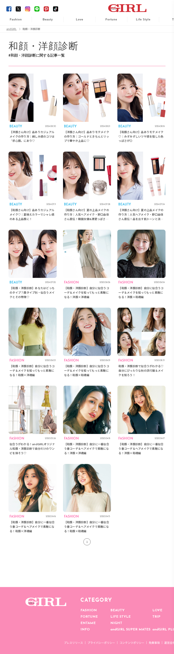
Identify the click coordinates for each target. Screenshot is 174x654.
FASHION (88, 610)
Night (77, 38)
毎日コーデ (13, 21)
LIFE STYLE (120, 616)
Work (140, 30)
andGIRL (11, 29)
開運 (108, 21)
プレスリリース (73, 642)
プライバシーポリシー (101, 642)
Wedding (76, 21)
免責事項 (154, 642)
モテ (77, 30)
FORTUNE (89, 616)
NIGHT (116, 623)
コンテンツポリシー (131, 642)
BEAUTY (117, 610)
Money (140, 21)
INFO (85, 629)
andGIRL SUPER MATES (130, 629)
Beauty (48, 19)
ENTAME (88, 623)
